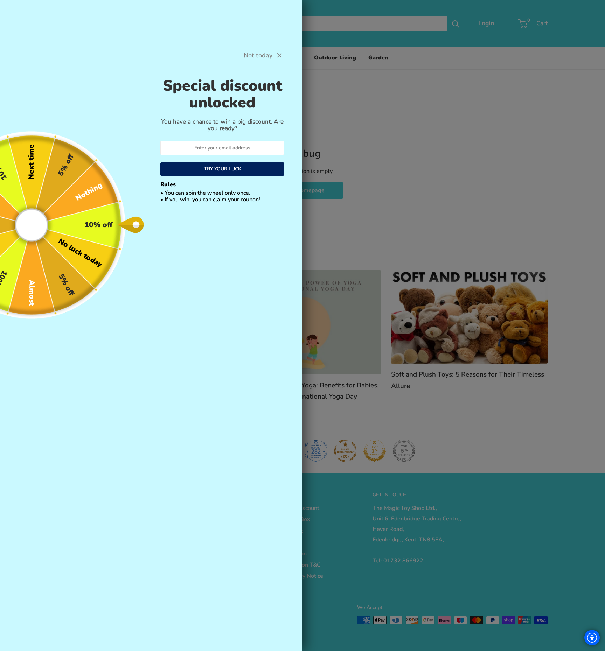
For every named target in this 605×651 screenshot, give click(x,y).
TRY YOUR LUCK (222, 169)
